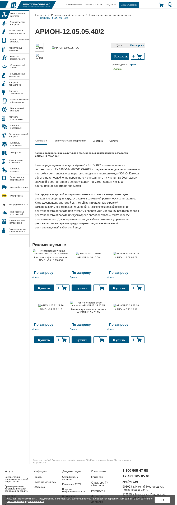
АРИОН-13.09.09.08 (126, 257)
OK (162, 500)
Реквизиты (98, 490)
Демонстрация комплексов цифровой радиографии (16, 479)
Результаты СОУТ (71, 484)
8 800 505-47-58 (74, 4)
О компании (98, 471)
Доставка (98, 140)
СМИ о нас (39, 487)
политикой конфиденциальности (25, 501)
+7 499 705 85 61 (94, 4)
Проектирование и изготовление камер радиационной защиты (16, 488)
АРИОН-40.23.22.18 (126, 309)
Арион (35, 277)
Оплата (113, 140)
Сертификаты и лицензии (70, 478)
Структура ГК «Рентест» (99, 484)
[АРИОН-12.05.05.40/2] (39, 47)
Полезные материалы (45, 482)
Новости (38, 477)
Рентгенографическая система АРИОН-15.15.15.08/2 (51, 259)
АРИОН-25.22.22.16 (51, 309)
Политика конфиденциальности (73, 490)
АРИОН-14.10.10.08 (88, 257)
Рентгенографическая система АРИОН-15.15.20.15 (88, 310)
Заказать (121, 56)
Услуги (9, 471)
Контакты (97, 477)
